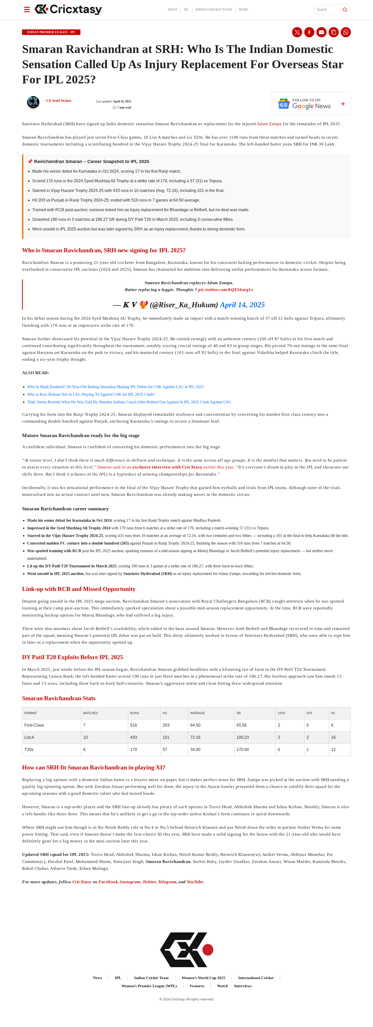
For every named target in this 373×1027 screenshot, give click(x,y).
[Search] (345, 9)
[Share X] (297, 32)
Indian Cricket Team (214, 9)
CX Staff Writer (58, 101)
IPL (186, 9)
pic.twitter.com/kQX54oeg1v (225, 289)
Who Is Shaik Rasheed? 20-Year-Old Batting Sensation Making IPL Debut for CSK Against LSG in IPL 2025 (115, 387)
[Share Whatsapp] (346, 32)
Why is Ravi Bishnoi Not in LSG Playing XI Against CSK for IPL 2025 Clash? (91, 394)
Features (197, 986)
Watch (222, 986)
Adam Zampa (269, 123)
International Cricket (256, 978)
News (172, 9)
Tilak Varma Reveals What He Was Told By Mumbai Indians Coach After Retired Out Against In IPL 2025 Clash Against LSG (129, 402)
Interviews (243, 986)
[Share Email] (321, 32)
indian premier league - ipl (51, 32)
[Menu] (27, 9)
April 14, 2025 (242, 304)
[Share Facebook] (309, 32)
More (243, 9)
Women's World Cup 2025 (203, 978)
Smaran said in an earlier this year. (166, 467)
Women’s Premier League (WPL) (149, 986)
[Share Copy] (334, 32)
